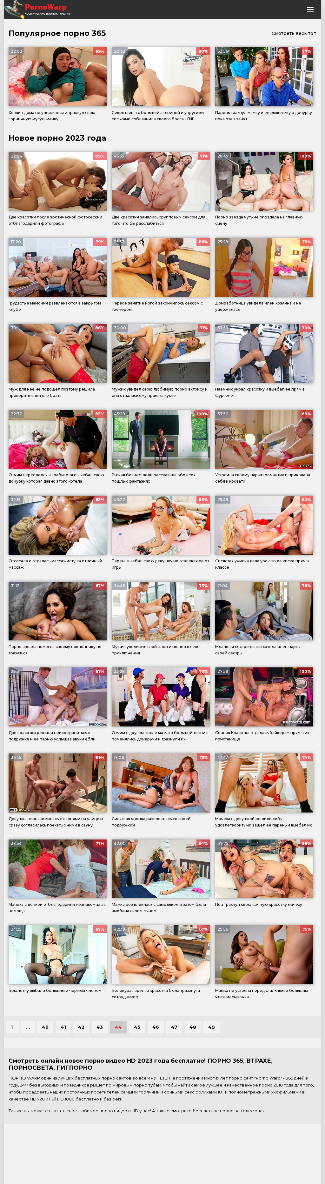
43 (99, 1027)
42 (81, 1027)
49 (211, 1027)
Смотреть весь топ (294, 33)
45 (137, 1027)
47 (174, 1027)
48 (192, 1027)
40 (45, 1027)
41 (63, 1027)
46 (155, 1027)
